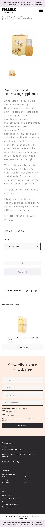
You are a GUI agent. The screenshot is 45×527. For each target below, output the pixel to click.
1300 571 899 (7, 447)
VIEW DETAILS (22, 347)
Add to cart (22, 272)
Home (4, 17)
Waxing (26, 480)
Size (7, 239)
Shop (10, 17)
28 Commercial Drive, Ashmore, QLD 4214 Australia (19, 455)
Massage (5, 483)
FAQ (3, 501)
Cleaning (27, 483)
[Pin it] (36, 291)
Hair (25, 474)
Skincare (24, 17)
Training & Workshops (11, 498)
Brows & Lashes (8, 474)
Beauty (17, 17)
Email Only (10, 411)
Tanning (5, 480)
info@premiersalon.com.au (13, 450)
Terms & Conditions (10, 504)
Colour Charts (7, 495)
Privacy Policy (8, 507)
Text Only (10, 415)
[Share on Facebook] (31, 291)
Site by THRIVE (24, 518)
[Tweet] (27, 291)
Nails (4, 477)
